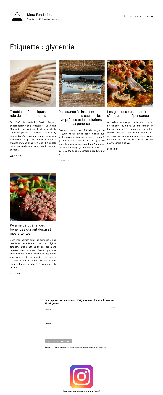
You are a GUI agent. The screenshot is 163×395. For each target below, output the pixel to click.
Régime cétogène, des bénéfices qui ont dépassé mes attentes (30, 229)
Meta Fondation (39, 15)
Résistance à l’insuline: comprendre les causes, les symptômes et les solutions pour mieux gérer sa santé (80, 118)
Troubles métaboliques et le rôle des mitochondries (31, 114)
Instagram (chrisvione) (88, 391)
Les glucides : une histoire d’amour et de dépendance (128, 114)
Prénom (48, 310)
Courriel (49, 323)
